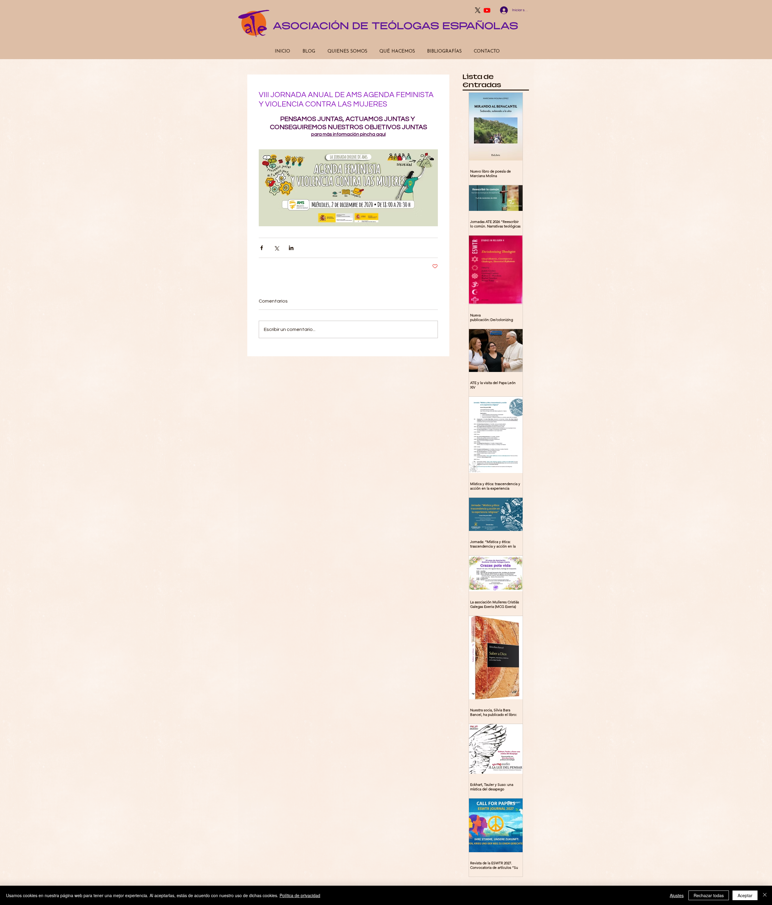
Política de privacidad (300, 895)
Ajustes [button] (677, 895)
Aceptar (745, 895)
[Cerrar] (764, 895)
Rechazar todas (709, 895)
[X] (478, 10)
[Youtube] (487, 10)
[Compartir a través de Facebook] (261, 248)
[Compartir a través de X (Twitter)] (276, 248)
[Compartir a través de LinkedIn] (291, 248)
